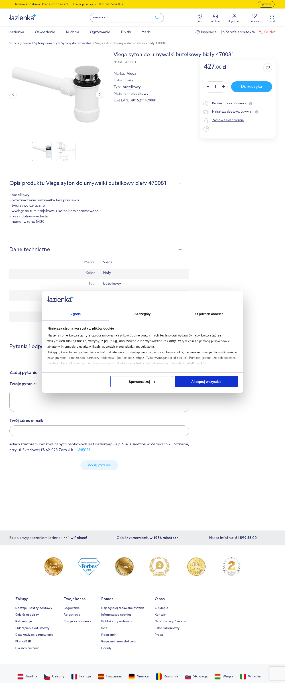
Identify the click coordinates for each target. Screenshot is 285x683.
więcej (83, 450)
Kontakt (161, 615)
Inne (104, 628)
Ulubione (254, 21)
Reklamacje (23, 621)
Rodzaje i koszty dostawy (33, 608)
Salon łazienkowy (167, 628)
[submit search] (155, 18)
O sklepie (161, 608)
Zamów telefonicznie (228, 120)
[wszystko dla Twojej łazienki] (32, 15)
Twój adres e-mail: (26, 420)
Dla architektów (27, 648)
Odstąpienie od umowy (32, 628)
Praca (159, 635)
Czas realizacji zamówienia (34, 635)
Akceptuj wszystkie (206, 382)
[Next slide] (99, 94)
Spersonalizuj (139, 382)
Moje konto (234, 21)
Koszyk (271, 21)
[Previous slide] (12, 94)
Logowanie (72, 608)
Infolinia (215, 21)
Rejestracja (72, 615)
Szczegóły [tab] (142, 314)
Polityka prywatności (116, 621)
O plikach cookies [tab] (209, 314)
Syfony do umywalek (76, 43)
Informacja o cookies (116, 615)
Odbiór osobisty (27, 615)
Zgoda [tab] (76, 314)
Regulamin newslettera (118, 642)
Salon (200, 21)
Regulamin (108, 635)
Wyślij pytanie (99, 465)
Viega (131, 74)
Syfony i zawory (45, 43)
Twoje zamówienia (77, 621)
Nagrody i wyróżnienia (171, 621)
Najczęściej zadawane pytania (122, 608)
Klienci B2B (23, 642)
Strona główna (20, 43)
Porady (106, 648)
